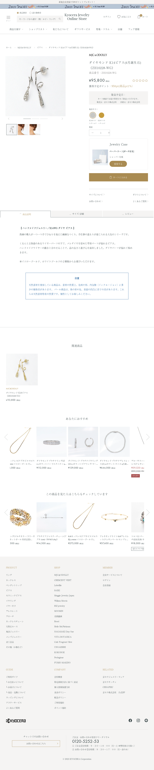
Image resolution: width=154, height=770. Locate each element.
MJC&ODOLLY (25, 47)
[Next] (62, 118)
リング (9, 574)
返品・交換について (17, 692)
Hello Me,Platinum (62, 626)
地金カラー (93, 109)
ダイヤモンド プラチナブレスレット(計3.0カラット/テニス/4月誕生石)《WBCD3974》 (114, 462)
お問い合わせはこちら (36, 743)
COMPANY (60, 669)
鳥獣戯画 (58, 616)
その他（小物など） (15, 647)
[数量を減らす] (92, 133)
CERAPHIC (108, 687)
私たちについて (61, 29)
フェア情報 (133, 29)
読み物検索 (36, 12)
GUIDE (9, 669)
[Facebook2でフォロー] (130, 721)
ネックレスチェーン (15, 621)
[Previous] (9, 118)
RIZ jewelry (59, 605)
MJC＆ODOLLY (61, 574)
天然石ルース (12, 626)
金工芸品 (10, 641)
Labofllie (58, 585)
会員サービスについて (112, 574)
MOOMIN (58, 611)
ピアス (40, 47)
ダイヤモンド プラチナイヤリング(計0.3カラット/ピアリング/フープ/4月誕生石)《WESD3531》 (83, 462)
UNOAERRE (60, 647)
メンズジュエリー (14, 636)
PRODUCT (11, 567)
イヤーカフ (11, 605)
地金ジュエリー (13, 631)
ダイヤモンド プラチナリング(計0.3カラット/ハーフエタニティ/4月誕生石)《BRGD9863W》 (51, 462)
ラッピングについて (15, 697)
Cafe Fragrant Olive (63, 641)
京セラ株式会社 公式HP (114, 692)
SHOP (57, 567)
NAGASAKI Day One (64, 631)
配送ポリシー (60, 697)
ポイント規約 (60, 707)
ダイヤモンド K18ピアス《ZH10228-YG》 (17, 394)
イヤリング (11, 600)
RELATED (108, 669)
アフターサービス (14, 702)
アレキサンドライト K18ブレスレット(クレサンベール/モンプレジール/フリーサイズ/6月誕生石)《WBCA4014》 (114, 538)
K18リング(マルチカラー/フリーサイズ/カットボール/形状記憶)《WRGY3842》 (20, 538)
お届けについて (15, 687)
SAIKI (57, 590)
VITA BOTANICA (63, 636)
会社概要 (58, 676)
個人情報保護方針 (62, 687)
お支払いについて (16, 682)
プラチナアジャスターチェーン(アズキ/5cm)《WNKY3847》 (51, 538)
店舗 (120, 29)
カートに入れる (120, 177)
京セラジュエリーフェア (113, 676)
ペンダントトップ (14, 585)
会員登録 (107, 585)
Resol (56, 621)
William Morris (60, 600)
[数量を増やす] (109, 133)
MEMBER (108, 567)
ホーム (9, 47)
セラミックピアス (14, 595)
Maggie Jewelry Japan (64, 595)
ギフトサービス (82, 29)
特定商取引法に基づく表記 (66, 682)
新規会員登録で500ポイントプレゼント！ (77, 1)
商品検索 (23, 12)
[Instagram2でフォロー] (138, 721)
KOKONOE (59, 652)
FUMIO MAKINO (62, 662)
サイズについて (96, 194)
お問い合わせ (95, 201)
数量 (91, 127)
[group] (77, 6)
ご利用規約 (59, 702)
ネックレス (11, 580)
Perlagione (59, 657)
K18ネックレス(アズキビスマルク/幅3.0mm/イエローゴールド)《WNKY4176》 (20, 462)
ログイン (107, 580)
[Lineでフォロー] (146, 721)
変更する (118, 163)
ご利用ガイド (12, 676)
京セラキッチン (109, 682)
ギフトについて (139, 194)
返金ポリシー (60, 692)
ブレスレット (12, 611)
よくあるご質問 (139, 201)
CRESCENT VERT (62, 580)
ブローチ (10, 616)
